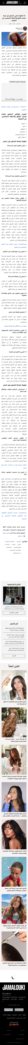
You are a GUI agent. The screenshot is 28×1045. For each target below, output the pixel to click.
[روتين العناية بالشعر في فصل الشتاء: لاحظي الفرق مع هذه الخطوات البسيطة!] (14, 760)
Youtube (14, 999)
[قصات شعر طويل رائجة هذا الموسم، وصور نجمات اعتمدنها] (14, 834)
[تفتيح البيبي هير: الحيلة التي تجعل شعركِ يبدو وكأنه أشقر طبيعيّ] (14, 872)
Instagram (6, 997)
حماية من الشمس (15, 550)
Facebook (22, 997)
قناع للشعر (17, 547)
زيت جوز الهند (17, 553)
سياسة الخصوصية (20, 1038)
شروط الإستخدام (7, 1034)
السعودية (14, 1015)
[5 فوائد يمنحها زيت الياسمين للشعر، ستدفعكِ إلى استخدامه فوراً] (14, 946)
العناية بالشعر (9, 541)
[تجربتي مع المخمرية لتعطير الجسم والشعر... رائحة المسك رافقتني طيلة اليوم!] (14, 797)
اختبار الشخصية (11, 1018)
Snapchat (5, 999)
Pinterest (14, 997)
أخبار (24, 1018)
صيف (13, 544)
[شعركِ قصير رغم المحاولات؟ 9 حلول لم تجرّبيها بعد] (14, 685)
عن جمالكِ (9, 1030)
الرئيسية (18, 23)
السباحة (9, 547)
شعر (10, 23)
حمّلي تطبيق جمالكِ (14, 1005)
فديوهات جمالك (7, 1015)
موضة (24, 1015)
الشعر (19, 541)
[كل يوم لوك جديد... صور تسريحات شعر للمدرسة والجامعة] (14, 722)
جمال (14, 23)
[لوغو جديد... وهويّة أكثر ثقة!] (14, 90)
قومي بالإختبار (14, 613)
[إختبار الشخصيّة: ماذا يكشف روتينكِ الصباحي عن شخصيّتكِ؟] (14, 596)
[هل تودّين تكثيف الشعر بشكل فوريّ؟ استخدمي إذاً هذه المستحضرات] (14, 909)
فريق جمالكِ (21, 1034)
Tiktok (21, 999)
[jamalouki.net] (14, 2)
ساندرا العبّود (18, 28)
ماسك (7, 544)
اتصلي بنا (22, 1030)
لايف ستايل (19, 1018)
